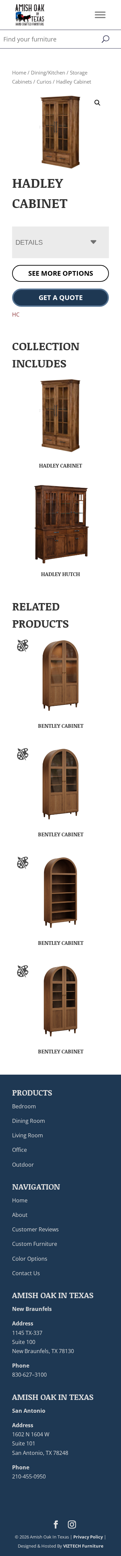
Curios (44, 81)
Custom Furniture (34, 1244)
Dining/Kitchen (48, 72)
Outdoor (23, 1164)
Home (19, 72)
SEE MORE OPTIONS (60, 273)
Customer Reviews (35, 1229)
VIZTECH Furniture (83, 1546)
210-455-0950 (29, 1476)
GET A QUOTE (61, 297)
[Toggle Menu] (100, 14)
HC (15, 314)
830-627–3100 (29, 1374)
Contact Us (26, 1273)
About (20, 1215)
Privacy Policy (88, 1537)
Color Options (29, 1258)
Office (19, 1150)
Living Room (27, 1135)
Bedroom (24, 1106)
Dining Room (28, 1121)
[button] (97, 103)
